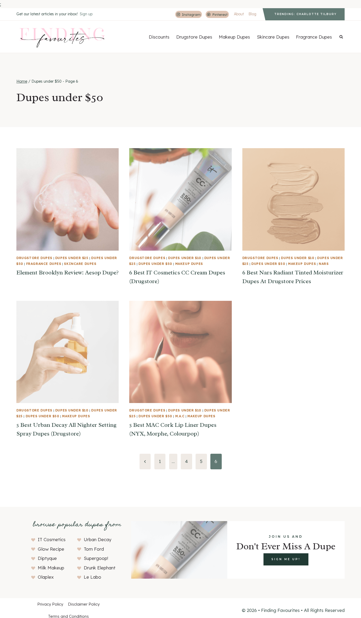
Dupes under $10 (184, 258)
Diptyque (47, 558)
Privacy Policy (50, 604)
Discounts (159, 37)
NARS (323, 264)
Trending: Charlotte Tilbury (305, 14)
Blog (252, 14)
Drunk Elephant (99, 567)
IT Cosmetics (52, 539)
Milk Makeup (51, 567)
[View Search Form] (341, 37)
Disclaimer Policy (84, 604)
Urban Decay (97, 539)
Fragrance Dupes (314, 37)
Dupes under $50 (155, 264)
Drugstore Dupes (194, 37)
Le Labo (92, 577)
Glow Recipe (51, 549)
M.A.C (180, 416)
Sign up (86, 14)
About (239, 14)
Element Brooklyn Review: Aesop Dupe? (67, 272)
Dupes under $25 (72, 258)
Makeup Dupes (234, 37)
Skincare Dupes (273, 37)
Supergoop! (96, 558)
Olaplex (46, 577)
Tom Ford (94, 549)
